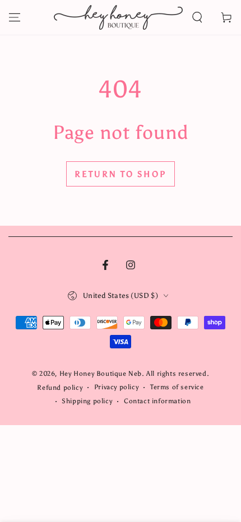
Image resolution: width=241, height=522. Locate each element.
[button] (197, 17)
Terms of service (177, 387)
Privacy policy (116, 387)
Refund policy (59, 388)
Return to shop (120, 174)
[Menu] (14, 17)
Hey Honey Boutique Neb (100, 373)
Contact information (157, 401)
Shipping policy (87, 401)
